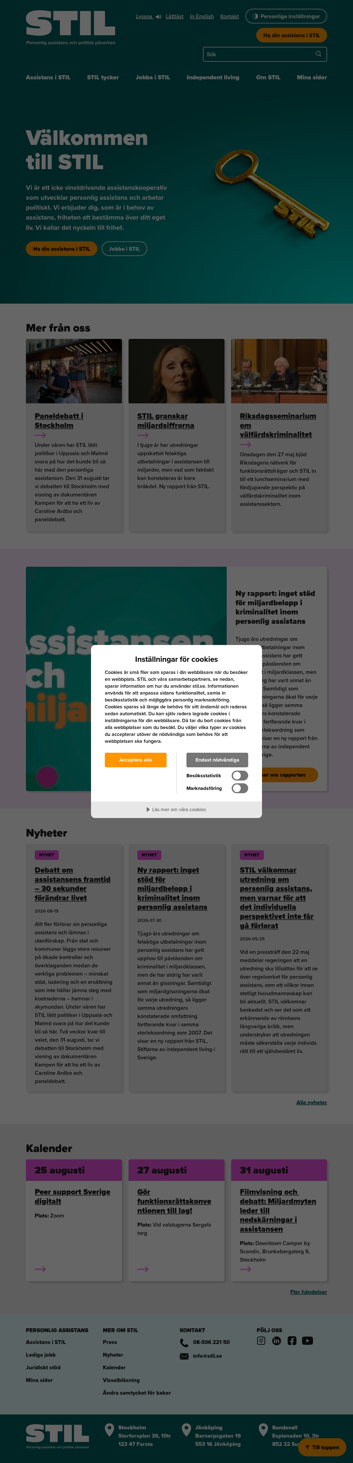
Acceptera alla (135, 759)
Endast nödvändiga (217, 759)
